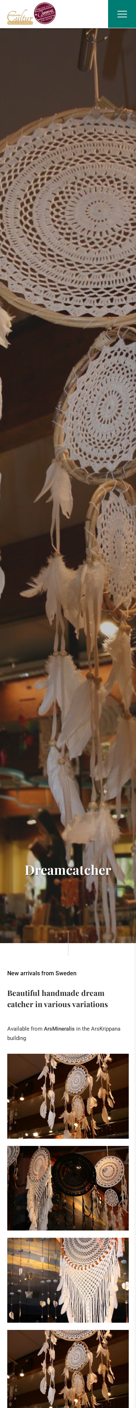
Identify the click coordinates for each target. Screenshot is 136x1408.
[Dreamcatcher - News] (68, 1096)
